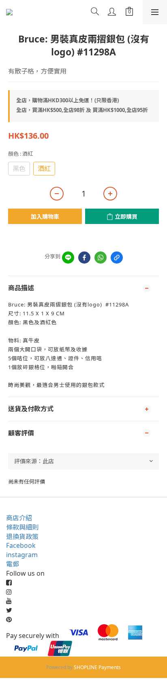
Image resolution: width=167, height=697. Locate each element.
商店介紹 (19, 517)
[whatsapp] (100, 257)
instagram (22, 554)
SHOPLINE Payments (97, 667)
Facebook (21, 545)
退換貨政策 (22, 536)
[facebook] (84, 257)
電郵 (12, 564)
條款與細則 (22, 527)
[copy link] (117, 257)
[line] (68, 257)
